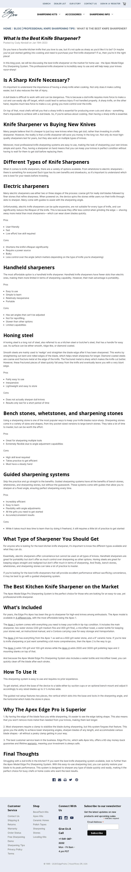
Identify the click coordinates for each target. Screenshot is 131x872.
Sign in (103, 3)
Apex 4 (66, 648)
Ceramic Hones (41, 820)
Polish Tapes (39, 824)
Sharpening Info (100, 14)
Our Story (75, 3)
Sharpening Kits (47, 14)
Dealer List (60, 3)
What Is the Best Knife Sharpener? (41, 38)
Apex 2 (11, 638)
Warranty (12, 828)
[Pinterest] (76, 780)
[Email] (59, 780)
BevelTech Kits (41, 812)
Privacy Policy (15, 849)
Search (46, 3)
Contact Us (90, 3)
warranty (32, 743)
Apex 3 (11, 648)
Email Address (95, 822)
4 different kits (23, 617)
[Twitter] (70, 780)
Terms (11, 853)
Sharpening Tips (16, 845)
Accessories (73, 14)
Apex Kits (38, 816)
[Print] (65, 780)
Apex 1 (11, 624)
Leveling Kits (39, 837)
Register (115, 3)
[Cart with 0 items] (124, 4)
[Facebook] (54, 780)
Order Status (14, 832)
